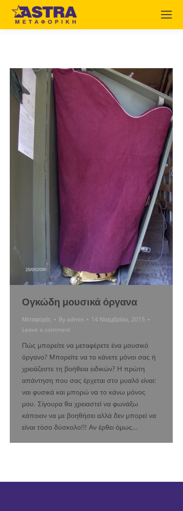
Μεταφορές (36, 319)
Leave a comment (46, 329)
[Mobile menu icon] (166, 14)
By (71, 319)
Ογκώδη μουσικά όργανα (79, 302)
